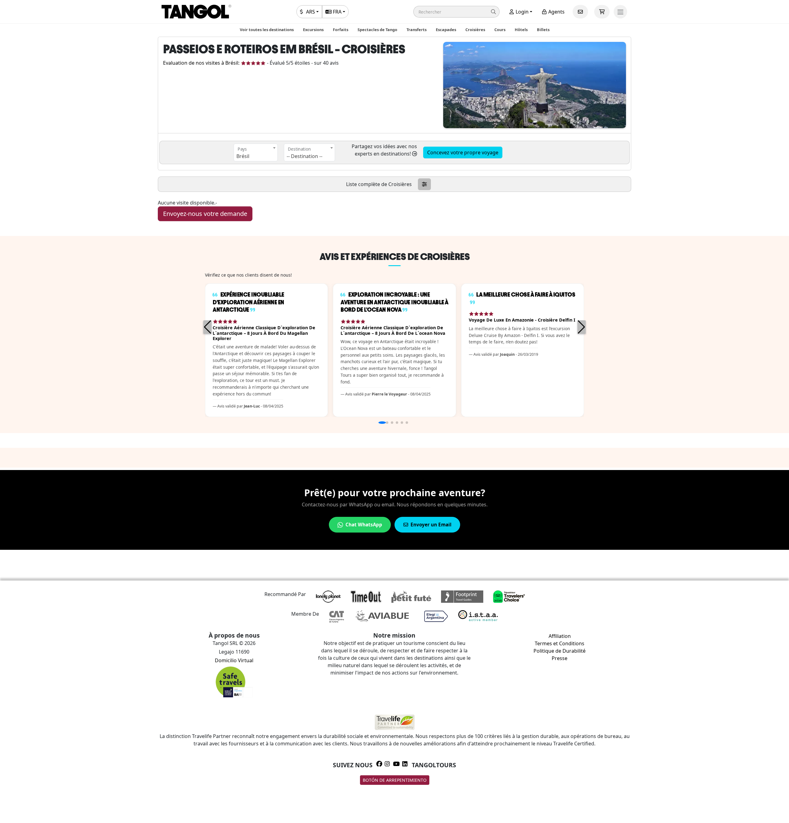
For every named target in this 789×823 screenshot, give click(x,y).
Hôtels (521, 29)
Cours (499, 29)
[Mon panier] (602, 11)
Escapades (446, 29)
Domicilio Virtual (234, 660)
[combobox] (256, 152)
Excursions (313, 29)
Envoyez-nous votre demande (205, 213)
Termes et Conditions (559, 643)
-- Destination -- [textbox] (304, 156)
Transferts (417, 29)
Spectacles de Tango (377, 29)
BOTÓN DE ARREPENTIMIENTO (395, 780)
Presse (559, 658)
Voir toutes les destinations (267, 29)
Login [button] (521, 11)
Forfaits (340, 29)
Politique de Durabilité (559, 650)
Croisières (475, 29)
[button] (456, 12)
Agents (556, 11)
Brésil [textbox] (242, 156)
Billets (543, 29)
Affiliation (560, 636)
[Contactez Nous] (580, 11)
